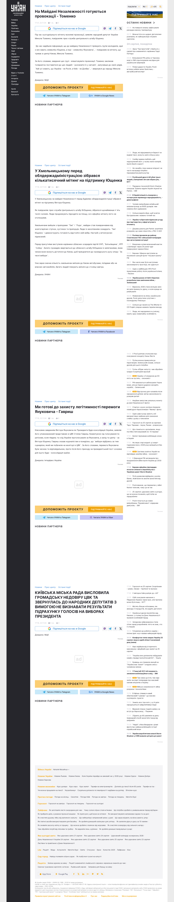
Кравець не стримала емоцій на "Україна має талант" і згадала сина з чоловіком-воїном (143, 664)
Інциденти (15, 57)
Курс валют (84, 786)
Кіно (128, 850)
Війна (13, 23)
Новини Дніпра (144, 776)
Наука (13, 45)
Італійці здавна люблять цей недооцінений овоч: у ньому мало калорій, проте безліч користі (144, 161)
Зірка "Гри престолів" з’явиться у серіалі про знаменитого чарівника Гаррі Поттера (143, 51)
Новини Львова (60, 776)
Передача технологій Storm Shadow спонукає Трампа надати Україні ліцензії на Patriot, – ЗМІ (144, 188)
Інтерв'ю (14, 78)
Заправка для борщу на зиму (100, 867)
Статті (13, 76)
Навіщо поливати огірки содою (62, 856)
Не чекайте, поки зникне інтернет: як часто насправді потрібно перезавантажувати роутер (144, 170)
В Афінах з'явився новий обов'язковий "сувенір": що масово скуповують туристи (141, 695)
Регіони (14, 40)
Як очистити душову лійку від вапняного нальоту (57, 818)
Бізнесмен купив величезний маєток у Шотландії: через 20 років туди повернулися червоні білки (144, 246)
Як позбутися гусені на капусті (88, 856)
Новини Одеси (130, 776)
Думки (14, 81)
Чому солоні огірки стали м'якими (98, 810)
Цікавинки (15, 65)
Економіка (15, 31)
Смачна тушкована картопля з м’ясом (53, 867)
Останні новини (139, 22)
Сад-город (43, 856)
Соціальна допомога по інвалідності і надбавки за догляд (101, 790)
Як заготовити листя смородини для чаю (65, 810)
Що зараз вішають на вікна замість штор (131, 818)
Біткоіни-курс (131, 790)
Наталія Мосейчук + (61, 769)
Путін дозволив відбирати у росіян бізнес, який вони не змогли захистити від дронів (144, 478)
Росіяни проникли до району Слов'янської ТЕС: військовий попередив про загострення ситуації (144, 237)
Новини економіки (46, 786)
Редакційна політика (109, 896)
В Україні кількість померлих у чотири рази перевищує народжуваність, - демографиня (145, 197)
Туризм (14, 62)
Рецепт (46, 850)
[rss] (102, 874)
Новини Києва (74, 776)
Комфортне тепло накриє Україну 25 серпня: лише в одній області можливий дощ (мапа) (145, 640)
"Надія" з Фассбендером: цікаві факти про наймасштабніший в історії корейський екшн (142, 727)
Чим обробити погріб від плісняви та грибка (55, 829)
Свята (82, 850)
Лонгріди (14, 84)
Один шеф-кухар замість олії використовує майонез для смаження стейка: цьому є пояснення (142, 416)
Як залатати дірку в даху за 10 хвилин (132, 821)
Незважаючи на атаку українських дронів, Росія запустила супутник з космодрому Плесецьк (144, 298)
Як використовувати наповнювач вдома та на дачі (128, 814)
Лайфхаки (42, 810)
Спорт (13, 42)
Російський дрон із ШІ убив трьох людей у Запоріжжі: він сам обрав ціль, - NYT (144, 179)
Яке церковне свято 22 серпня (83, 839)
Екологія (14, 37)
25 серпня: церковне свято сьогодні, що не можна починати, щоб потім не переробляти (144, 494)
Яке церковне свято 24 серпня (96, 836)
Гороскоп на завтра (57, 803)
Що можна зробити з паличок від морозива (88, 825)
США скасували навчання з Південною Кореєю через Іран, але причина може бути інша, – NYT (144, 599)
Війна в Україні (44, 769)
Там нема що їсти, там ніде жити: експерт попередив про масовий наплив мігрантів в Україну (143, 680)
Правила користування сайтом (47, 896)
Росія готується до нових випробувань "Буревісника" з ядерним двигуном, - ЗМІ (142, 503)
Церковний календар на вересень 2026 (127, 836)
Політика (14, 28)
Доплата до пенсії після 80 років (128, 786)
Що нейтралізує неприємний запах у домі (96, 818)
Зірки (99, 850)
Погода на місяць (62, 797)
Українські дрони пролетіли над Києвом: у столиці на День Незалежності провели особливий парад (143, 615)
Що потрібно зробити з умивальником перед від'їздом (136, 810)
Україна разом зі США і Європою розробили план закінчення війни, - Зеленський (143, 280)
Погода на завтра (99, 797)
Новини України (45, 776)
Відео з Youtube (17, 73)
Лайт (13, 51)
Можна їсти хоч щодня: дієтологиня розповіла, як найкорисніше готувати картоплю (144, 36)
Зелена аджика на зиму (57, 863)
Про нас (94, 896)
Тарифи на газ (148, 786)
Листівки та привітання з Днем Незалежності (56, 843)
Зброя (13, 54)
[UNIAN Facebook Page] (74, 874)
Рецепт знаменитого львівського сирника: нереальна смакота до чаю (97, 863)
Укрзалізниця (70, 790)
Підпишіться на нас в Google (69, 28)
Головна (14, 20)
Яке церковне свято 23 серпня (137, 839)
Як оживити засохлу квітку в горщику (53, 825)
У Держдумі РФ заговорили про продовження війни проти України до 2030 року (144, 460)
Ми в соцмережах (129, 896)
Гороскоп (42, 803)
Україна (14, 25)
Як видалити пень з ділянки (86, 829)
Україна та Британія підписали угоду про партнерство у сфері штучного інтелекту (145, 222)
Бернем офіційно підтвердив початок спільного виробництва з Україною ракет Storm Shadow (141, 469)
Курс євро (73, 786)
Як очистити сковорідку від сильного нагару (126, 825)
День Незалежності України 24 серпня (53, 839)
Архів (13, 89)
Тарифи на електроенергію (102, 786)
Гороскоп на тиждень (75, 803)
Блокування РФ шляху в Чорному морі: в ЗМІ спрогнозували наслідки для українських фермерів (143, 60)
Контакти (15, 94)
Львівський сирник (78, 867)
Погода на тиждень (116, 797)
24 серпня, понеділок (139, 44)
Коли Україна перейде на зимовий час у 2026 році (102, 776)
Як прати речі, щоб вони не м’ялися (91, 814)
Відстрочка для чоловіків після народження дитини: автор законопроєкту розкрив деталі (144, 393)
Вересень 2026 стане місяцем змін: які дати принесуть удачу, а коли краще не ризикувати (144, 289)
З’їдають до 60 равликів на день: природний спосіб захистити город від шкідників (143, 718)
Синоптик (74, 797)
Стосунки (91, 850)
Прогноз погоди (45, 797)
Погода (14, 68)
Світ (13, 34)
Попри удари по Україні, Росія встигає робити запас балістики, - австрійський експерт (141, 69)
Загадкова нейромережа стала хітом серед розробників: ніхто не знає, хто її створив (144, 624)
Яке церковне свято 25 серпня (110, 839)
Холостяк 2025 (109, 850)
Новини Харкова (44, 780)
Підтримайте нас (145, 14)
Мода (53, 850)
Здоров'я (15, 60)
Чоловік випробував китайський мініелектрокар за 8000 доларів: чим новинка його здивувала (142, 206)
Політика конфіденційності (75, 896)
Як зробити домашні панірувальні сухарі (115, 829)
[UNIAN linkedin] (83, 874)
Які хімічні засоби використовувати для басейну (57, 821)
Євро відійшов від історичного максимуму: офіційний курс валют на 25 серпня (143, 649)
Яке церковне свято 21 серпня (69, 836)
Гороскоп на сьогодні (94, 803)
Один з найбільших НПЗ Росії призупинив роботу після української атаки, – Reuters (144, 271)
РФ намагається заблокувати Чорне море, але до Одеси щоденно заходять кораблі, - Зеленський (144, 385)
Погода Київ (85, 797)
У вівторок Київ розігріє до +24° (145, 593)
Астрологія (61, 850)
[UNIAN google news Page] (88, 874)
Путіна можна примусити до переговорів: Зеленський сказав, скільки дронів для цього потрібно (143, 362)
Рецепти (42, 863)
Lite (39, 850)
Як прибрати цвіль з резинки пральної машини (56, 814)
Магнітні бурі (131, 797)
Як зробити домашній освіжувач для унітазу (97, 821)
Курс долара (62, 786)
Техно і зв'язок (17, 48)
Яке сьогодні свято (47, 836)
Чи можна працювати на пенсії (50, 790)
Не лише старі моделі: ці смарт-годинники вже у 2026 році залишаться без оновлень (144, 445)
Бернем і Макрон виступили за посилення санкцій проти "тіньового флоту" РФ (144, 255)
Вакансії (14, 92)
